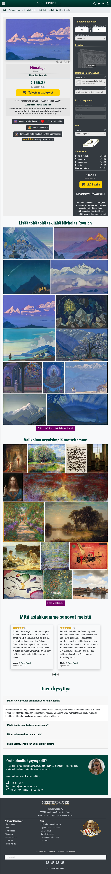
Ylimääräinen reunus (82, 35)
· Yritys (7, 827)
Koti (4, 10)
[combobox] (90, 38)
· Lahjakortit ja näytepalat (49, 837)
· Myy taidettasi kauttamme (50, 827)
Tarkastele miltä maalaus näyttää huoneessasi (39, 134)
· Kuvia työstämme (47, 834)
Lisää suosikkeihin (53, 121)
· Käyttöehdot (10, 831)
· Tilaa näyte (44, 840)
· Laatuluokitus (45, 831)
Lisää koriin (92, 184)
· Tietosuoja (9, 834)
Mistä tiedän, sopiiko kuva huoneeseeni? (28, 725)
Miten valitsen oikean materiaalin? (25, 734)
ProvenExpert (26, 663)
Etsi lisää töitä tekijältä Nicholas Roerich (55, 428)
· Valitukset (9, 840)
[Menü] (3, 3)
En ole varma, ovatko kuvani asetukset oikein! (30, 743)
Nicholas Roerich (55, 10)
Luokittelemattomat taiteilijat (35, 10)
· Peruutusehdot (11, 837)
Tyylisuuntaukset (15, 10)
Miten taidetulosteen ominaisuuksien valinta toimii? (33, 700)
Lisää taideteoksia (55, 603)
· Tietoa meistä (10, 844)
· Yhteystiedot (10, 824)
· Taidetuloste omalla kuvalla (50, 824)
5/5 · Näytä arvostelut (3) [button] (43, 139)
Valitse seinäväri (39, 127)
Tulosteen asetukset (39, 92)
